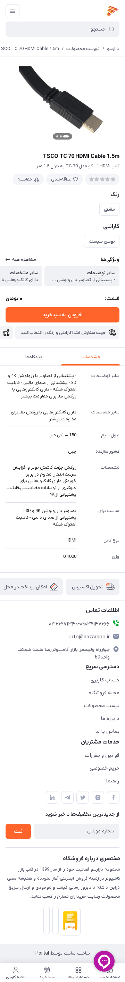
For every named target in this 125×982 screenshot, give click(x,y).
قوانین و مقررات (102, 755)
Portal (42, 953)
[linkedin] (52, 797)
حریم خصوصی (104, 768)
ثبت (18, 831)
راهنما (112, 781)
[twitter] (82, 797)
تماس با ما (107, 731)
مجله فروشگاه (104, 692)
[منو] (12, 11)
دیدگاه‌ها (33, 357)
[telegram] (67, 797)
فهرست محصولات (83, 49)
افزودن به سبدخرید (62, 315)
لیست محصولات (101, 705)
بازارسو (113, 49)
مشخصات (91, 357)
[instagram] (98, 797)
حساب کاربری (105, 680)
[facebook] (113, 797)
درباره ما (110, 718)
